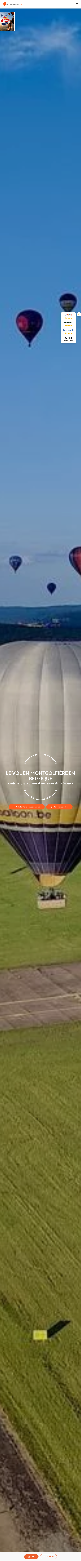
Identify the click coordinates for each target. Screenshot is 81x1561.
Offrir (33, 1557)
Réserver (50, 1557)
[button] (77, 4)
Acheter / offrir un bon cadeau (28, 807)
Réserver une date (61, 807)
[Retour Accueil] (12, 4)
